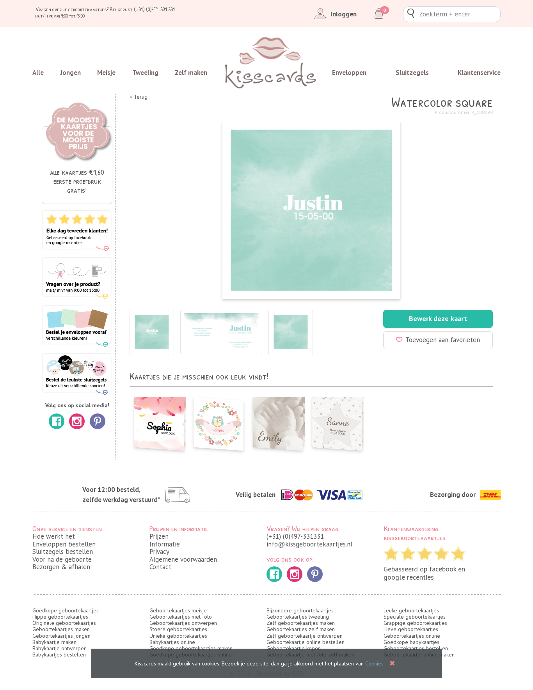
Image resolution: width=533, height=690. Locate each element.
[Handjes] (278, 422)
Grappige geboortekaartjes (415, 622)
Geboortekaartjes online (412, 635)
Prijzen (159, 536)
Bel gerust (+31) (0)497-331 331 (142, 9)
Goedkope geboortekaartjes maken (191, 648)
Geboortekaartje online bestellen (305, 642)
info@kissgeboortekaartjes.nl (309, 544)
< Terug (138, 97)
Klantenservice (479, 72)
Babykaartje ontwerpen (59, 648)
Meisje (106, 72)
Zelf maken (191, 72)
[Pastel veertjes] (159, 422)
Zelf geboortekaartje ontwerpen (304, 635)
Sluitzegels (412, 72)
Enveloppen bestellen (64, 544)
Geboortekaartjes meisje (178, 610)
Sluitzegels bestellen (62, 551)
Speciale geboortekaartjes (415, 616)
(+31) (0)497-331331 (295, 536)
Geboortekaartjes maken (61, 629)
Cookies (374, 663)
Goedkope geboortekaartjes (65, 610)
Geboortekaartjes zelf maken (300, 629)
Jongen (70, 72)
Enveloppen (349, 72)
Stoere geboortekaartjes (178, 629)
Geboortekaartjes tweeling (297, 616)
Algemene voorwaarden (183, 559)
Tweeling (145, 72)
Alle (38, 72)
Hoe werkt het (53, 536)
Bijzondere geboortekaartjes (300, 610)
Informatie (164, 544)
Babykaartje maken (54, 642)
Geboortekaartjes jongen (61, 635)
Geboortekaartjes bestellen (416, 648)
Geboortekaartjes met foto (180, 616)
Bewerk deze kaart (438, 318)
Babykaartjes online (172, 642)
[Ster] (337, 422)
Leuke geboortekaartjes (411, 610)
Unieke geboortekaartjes (178, 635)
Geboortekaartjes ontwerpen (183, 622)
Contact (160, 566)
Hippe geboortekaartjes (60, 616)
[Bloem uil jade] (218, 422)
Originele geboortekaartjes (64, 622)
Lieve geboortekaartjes (411, 629)
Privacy (159, 551)
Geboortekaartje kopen (293, 648)
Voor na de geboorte (62, 559)
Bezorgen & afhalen (61, 566)
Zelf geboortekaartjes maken (300, 622)
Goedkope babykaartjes (411, 642)
